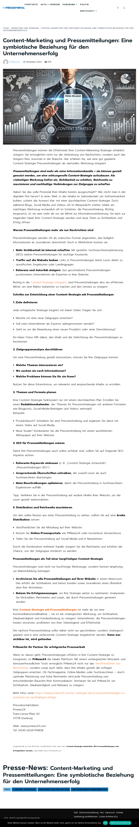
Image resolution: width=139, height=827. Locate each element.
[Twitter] (118, 7)
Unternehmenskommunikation (89, 789)
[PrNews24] (6, 62)
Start (6, 28)
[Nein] (135, 823)
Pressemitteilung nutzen (54, 789)
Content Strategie (24, 789)
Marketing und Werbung (25, 28)
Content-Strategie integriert (49, 282)
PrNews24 (15, 62)
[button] (124, 7)
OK (105, 823)
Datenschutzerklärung (120, 823)
